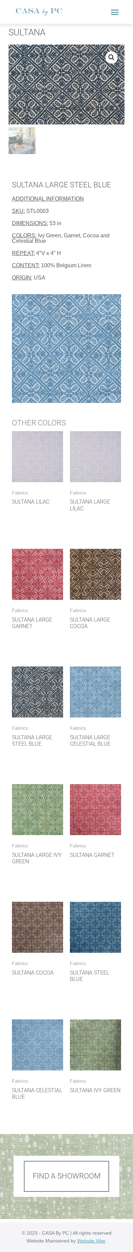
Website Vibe (91, 1240)
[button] (114, 11)
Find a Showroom (67, 1176)
